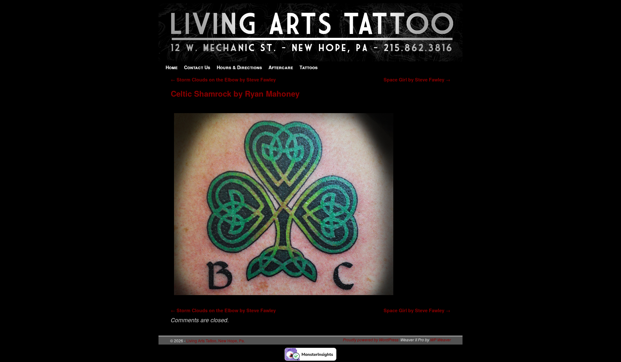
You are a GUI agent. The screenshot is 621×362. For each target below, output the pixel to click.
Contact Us (197, 67)
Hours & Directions (239, 67)
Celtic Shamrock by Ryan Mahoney (235, 93)
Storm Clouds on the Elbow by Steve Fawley (223, 79)
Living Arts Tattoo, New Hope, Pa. (215, 340)
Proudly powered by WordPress (370, 339)
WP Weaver (440, 339)
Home (172, 67)
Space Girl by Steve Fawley (417, 79)
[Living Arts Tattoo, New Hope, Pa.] (310, 58)
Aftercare (280, 67)
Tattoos (309, 67)
